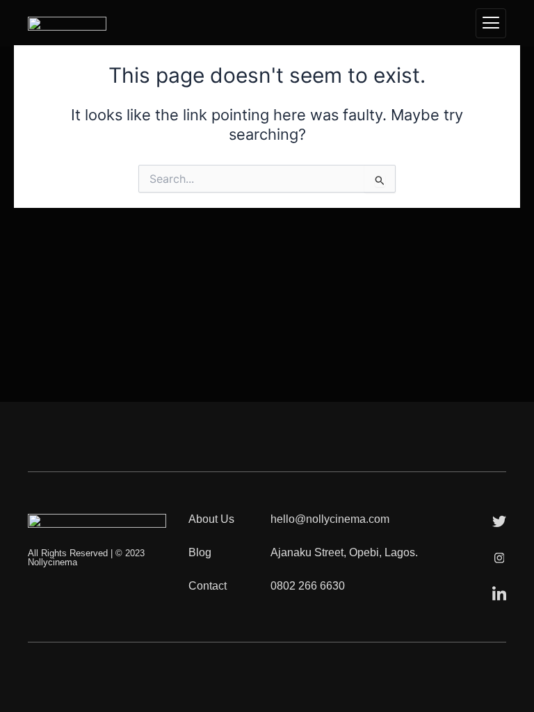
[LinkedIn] (499, 593)
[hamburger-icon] (491, 23)
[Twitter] (499, 521)
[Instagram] (499, 557)
